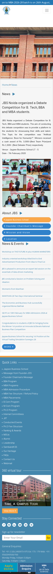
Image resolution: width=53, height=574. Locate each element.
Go (48, 537)
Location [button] (11, 238)
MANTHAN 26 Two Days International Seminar (22, 296)
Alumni (7, 438)
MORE (8, 346)
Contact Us (9, 459)
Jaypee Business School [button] (17, 219)
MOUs (6, 434)
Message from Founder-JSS (18, 373)
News (14, 84)
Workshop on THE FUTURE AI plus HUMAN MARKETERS (26, 251)
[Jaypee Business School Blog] (25, 525)
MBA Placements (12, 397)
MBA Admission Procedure (17, 389)
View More (9, 510)
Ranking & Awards (12, 430)
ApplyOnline (9, 567)
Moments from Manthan (13, 289)
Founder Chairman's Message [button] (24, 226)
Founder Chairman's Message (18, 377)
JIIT (5, 418)
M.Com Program (12, 406)
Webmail (8, 463)
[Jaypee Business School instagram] (8, 525)
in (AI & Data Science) (44, 568)
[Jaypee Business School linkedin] (13, 525)
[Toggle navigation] (47, 10)
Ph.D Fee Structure (13, 426)
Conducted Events (13, 422)
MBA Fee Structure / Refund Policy (21, 393)
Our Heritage (10, 451)
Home (5, 84)
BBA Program (10, 381)
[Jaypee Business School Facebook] (4, 525)
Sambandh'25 (10, 447)
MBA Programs (11, 385)
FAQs (6, 455)
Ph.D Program (10, 410)
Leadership (9, 443)
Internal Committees (14, 414)
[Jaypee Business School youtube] (19, 525)
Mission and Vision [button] (17, 232)
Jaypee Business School (16, 369)
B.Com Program (11, 402)
